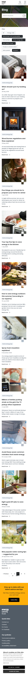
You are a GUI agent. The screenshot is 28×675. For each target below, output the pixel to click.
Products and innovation (10, 47)
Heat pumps (6, 40)
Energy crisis (10, 33)
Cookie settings (14, 671)
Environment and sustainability (11, 36)
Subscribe (14, 600)
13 (12, 576)
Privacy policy (6, 641)
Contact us (5, 622)
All (3, 33)
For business (5, 629)
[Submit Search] (24, 15)
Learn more (6, 663)
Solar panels (6, 50)
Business (15, 50)
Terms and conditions (8, 638)
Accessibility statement (9, 646)
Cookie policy (6, 643)
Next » (17, 576)
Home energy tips (18, 40)
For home (5, 627)
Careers (4, 624)
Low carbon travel (8, 43)
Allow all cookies (14, 667)
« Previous (6, 574)
